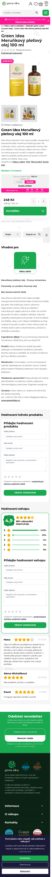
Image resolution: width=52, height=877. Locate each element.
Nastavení (25, 871)
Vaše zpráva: (9, 455)
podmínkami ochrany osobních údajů (25, 618)
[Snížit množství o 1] (33, 201)
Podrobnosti (25, 851)
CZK (46, 5)
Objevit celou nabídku (25, 22)
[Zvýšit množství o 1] (43, 201)
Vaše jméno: (9, 431)
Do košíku (12, 211)
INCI (16, 337)
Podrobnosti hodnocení (11, 53)
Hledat (37, 13)
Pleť (28, 162)
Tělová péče (36, 162)
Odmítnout (25, 865)
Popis (8, 234)
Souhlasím (25, 858)
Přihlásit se (25, 738)
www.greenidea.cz (10, 400)
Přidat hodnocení (25, 493)
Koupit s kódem (25, 186)
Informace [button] (12, 806)
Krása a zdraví (19, 162)
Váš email (8, 443)
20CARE (29, 182)
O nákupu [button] (12, 814)
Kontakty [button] (11, 822)
